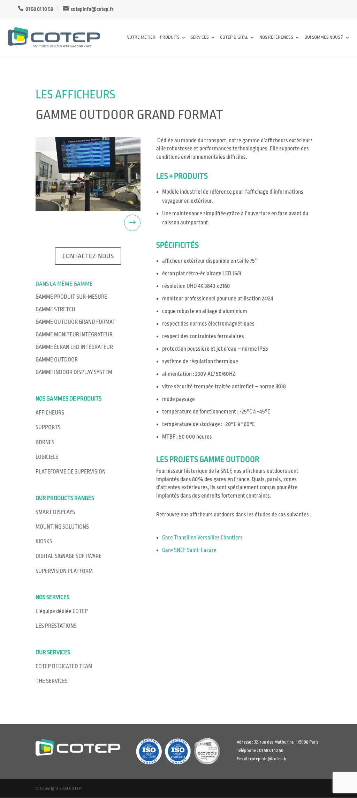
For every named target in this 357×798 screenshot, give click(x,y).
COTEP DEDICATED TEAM (64, 666)
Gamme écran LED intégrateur (74, 347)
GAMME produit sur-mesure (71, 297)
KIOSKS (44, 541)
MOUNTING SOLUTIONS (62, 527)
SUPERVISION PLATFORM (64, 571)
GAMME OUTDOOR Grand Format (75, 322)
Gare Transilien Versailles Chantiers (202, 538)
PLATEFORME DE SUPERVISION (71, 472)
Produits (169, 37)
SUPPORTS (48, 427)
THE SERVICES (52, 681)
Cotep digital (234, 37)
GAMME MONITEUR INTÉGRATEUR (74, 334)
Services (199, 37)
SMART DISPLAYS (55, 512)
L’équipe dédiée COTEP (62, 611)
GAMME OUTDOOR (57, 360)
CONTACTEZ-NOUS (88, 256)
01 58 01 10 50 (39, 9)
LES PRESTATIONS (56, 626)
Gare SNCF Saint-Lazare (189, 550)
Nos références (276, 37)
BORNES (45, 442)
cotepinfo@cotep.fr (92, 9)
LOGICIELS (47, 457)
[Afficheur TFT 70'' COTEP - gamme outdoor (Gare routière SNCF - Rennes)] (88, 174)
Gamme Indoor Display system (74, 372)
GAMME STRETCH (55, 309)
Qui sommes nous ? (323, 37)
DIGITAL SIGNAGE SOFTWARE (68, 556)
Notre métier (141, 37)
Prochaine (113, 223)
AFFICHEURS (50, 413)
